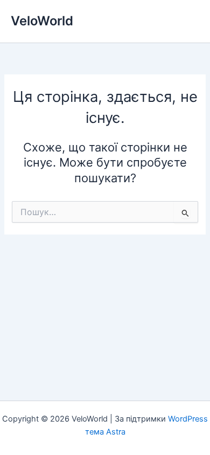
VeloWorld (42, 21)
